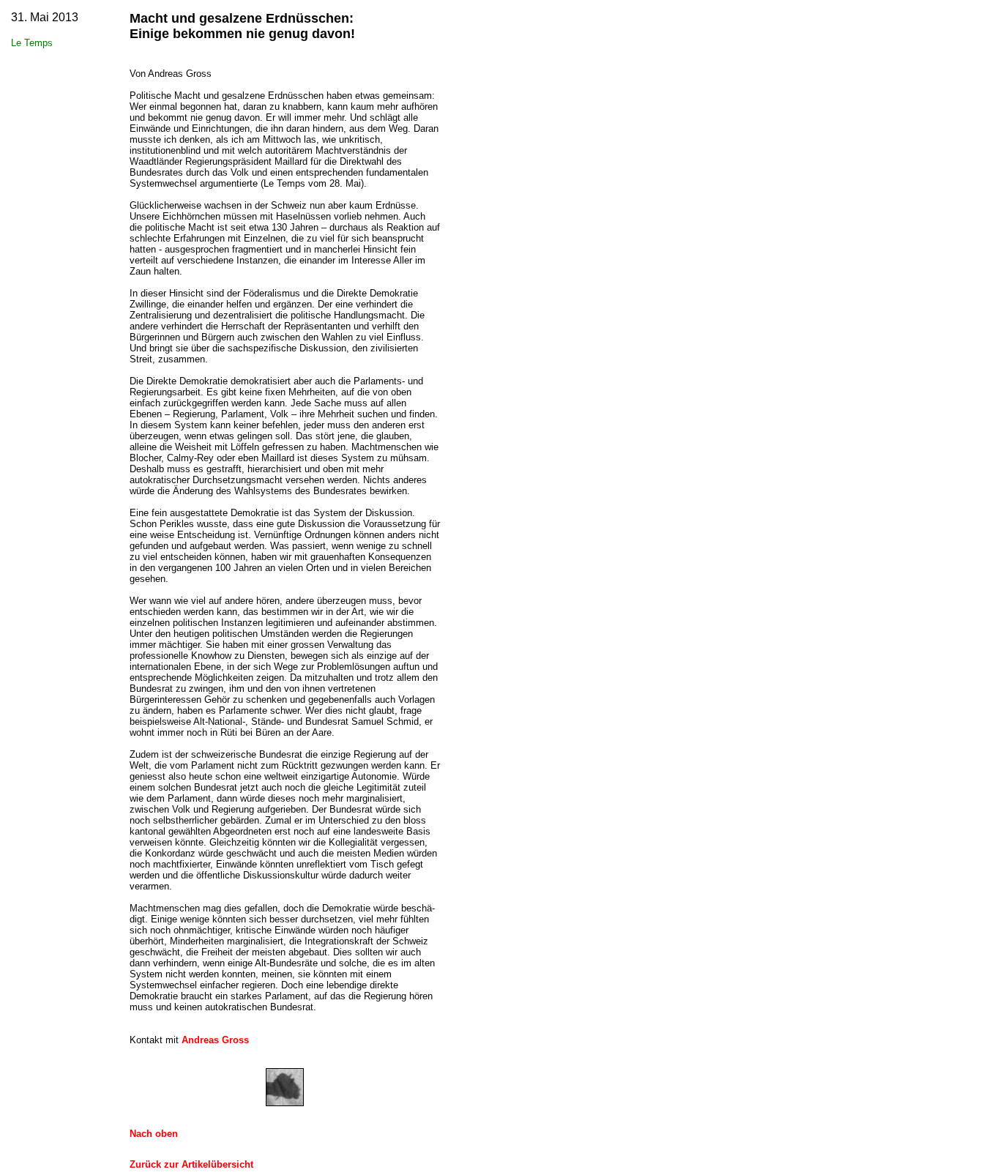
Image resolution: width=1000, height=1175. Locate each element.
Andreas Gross (215, 1039)
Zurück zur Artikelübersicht (191, 1164)
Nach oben (154, 1133)
